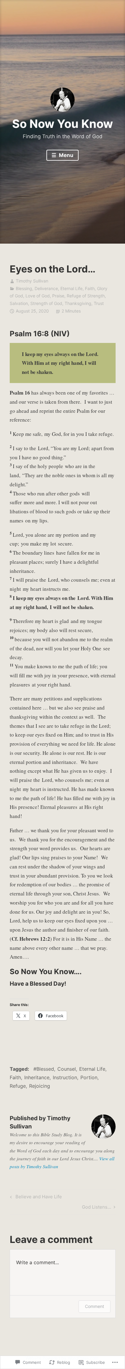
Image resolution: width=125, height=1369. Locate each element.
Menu (65, 155)
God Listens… (96, 1208)
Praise (58, 295)
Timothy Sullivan (32, 280)
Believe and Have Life (35, 1197)
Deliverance (46, 288)
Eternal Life (71, 288)
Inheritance (36, 1077)
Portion (88, 1077)
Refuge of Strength (86, 295)
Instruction (65, 1077)
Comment (94, 1306)
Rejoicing (39, 1086)
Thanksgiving (78, 303)
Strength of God (46, 303)
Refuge (18, 1086)
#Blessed (43, 1069)
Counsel (66, 1069)
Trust (99, 303)
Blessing (24, 288)
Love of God (37, 295)
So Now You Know (62, 124)
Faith (90, 288)
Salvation (19, 303)
